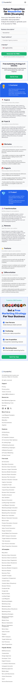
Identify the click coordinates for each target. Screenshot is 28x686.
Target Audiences (7, 639)
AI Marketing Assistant (8, 445)
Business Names (6, 570)
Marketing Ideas (6, 606)
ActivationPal (5, 417)
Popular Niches (6, 647)
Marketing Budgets (7, 601)
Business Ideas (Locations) (9, 557)
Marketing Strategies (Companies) (8, 617)
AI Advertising (5, 432)
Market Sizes (5, 620)
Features (4, 429)
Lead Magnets (6, 598)
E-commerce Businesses (8, 663)
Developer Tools (6, 658)
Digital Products (6, 661)
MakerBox (4, 420)
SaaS (3, 679)
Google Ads (5, 591)
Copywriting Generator (8, 489)
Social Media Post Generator (10, 533)
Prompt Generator (7, 525)
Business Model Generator (9, 472)
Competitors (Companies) (9, 578)
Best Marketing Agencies (8, 400)
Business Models (6, 565)
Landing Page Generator (8, 502)
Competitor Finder (7, 484)
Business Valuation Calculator (10, 479)
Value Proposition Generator (9, 546)
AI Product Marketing (7, 452)
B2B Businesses (6, 650)
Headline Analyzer (7, 495)
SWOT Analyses (6, 636)
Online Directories (7, 676)
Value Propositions (7, 644)
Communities (5, 653)
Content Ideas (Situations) (9, 583)
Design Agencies (6, 656)
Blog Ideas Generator (7, 464)
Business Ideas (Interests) (9, 555)
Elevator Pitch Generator (8, 492)
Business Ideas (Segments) (9, 560)
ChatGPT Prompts (7, 575)
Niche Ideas (5, 629)
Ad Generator (5, 461)
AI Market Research (7, 450)
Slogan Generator (7, 530)
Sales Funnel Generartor (8, 528)
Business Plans (6, 573)
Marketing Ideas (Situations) (9, 609)
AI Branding (5, 434)
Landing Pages (6, 596)
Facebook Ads (6, 588)
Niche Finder (5, 520)
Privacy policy (5, 389)
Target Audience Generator (9, 538)
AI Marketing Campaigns (8, 447)
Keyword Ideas (6, 593)
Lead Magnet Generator (8, 505)
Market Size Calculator (8, 515)
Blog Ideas (5, 552)
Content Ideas (6, 580)
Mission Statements (7, 622)
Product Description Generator (10, 523)
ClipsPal (4, 425)
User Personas (6, 641)
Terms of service (6, 391)
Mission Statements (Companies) (7, 626)
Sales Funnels (6, 631)
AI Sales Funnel (6, 455)
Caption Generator (7, 482)
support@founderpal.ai (8, 394)
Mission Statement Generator (10, 518)
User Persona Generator (8, 543)
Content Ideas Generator (8, 487)
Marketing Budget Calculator (10, 507)
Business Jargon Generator (9, 469)
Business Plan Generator (8, 477)
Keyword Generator (7, 500)
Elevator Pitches (6, 586)
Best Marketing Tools (7, 403)
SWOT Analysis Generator (9, 536)
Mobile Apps (5, 671)
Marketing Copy (6, 603)
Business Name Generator (9, 474)
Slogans (4, 634)
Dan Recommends (7, 422)
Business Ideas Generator (9, 466)
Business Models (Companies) (10, 568)
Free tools (5, 458)
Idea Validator (5, 497)
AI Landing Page (6, 442)
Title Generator (6, 541)
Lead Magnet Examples (8, 415)
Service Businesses (7, 681)
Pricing (4, 386)
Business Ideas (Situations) (9, 562)
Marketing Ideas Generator (9, 510)
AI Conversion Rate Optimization (10, 440)
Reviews (4, 405)
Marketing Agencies (7, 668)
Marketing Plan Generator (9, 513)
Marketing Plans (6, 611)
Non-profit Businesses (8, 673)
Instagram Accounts (7, 666)
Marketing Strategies (7, 614)
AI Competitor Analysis (8, 437)
